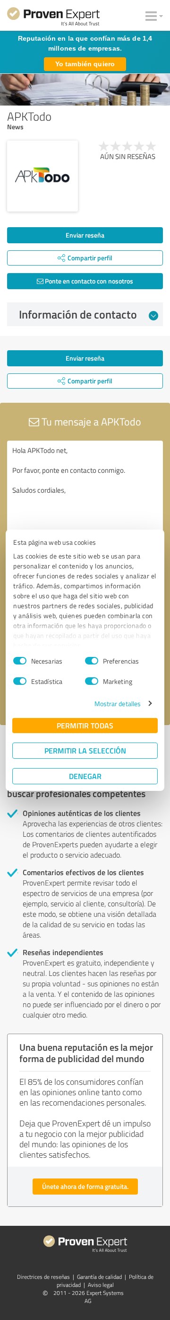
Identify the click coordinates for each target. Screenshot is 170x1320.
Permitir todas (85, 725)
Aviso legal (101, 1285)
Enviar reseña (85, 234)
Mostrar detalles (117, 703)
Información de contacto (78, 314)
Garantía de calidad (99, 1277)
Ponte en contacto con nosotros (88, 280)
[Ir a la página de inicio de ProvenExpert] (53, 18)
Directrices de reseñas (43, 1277)
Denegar (85, 776)
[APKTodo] (42, 176)
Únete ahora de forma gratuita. (85, 1186)
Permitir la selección (85, 750)
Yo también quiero (85, 64)
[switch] (91, 660)
